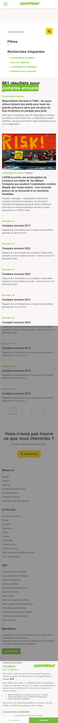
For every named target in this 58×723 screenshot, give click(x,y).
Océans (5, 536)
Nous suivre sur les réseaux (15, 575)
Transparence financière (13, 488)
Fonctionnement (10, 492)
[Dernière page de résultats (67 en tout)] (45, 411)
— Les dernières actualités (21, 57)
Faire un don (8, 595)
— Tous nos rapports (18, 62)
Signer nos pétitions (11, 579)
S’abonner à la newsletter (14, 571)
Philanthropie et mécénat (14, 607)
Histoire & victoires (11, 496)
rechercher (31, 454)
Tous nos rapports (10, 556)
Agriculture (7, 528)
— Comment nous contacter (22, 71)
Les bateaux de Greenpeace (15, 500)
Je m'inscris (11, 651)
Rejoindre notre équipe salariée (17, 611)
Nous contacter (9, 619)
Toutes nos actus (10, 548)
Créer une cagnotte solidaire (15, 599)
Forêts (5, 532)
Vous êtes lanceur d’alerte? (15, 615)
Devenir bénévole (10, 591)
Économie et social (11, 516)
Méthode (6, 484)
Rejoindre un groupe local (14, 587)
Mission (5, 476)
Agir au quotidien (10, 583)
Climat (5, 520)
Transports (7, 540)
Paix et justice (8, 544)
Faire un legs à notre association (17, 603)
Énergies (6, 524)
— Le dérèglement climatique (22, 66)
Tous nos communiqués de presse (18, 552)
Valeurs (5, 480)
